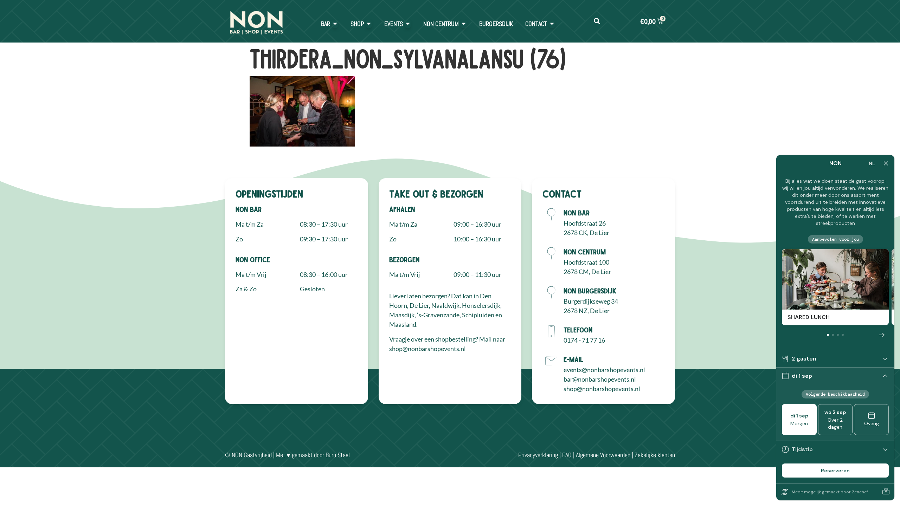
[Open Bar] (335, 23)
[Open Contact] (552, 23)
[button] (597, 21)
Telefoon (578, 329)
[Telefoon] (551, 331)
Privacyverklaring (538, 455)
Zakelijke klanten (655, 455)
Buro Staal (338, 455)
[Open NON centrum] (464, 23)
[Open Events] (408, 23)
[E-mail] (551, 361)
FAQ (567, 455)
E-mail (573, 359)
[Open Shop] (369, 23)
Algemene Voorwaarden (603, 455)
